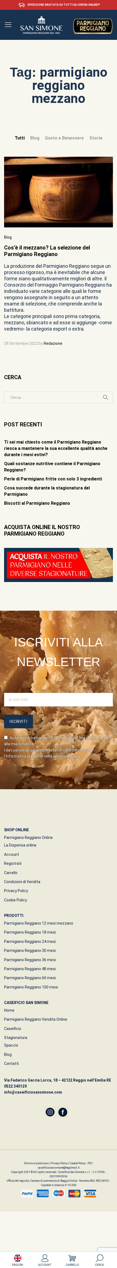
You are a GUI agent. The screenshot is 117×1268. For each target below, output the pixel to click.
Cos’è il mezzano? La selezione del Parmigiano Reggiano (47, 250)
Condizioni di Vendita (22, 882)
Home (9, 1010)
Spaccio (11, 1045)
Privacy (73, 756)
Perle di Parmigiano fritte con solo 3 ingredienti (53, 479)
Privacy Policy (16, 891)
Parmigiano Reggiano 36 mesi (30, 960)
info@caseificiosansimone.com (33, 1092)
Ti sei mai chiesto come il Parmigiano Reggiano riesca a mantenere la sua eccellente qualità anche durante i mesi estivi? (55, 448)
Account (11, 854)
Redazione (53, 343)
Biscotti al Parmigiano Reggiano (37, 503)
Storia (95, 138)
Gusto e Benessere (64, 138)
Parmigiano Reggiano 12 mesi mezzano (38, 923)
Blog (34, 138)
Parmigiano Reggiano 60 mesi (30, 978)
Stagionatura (15, 1037)
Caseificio (12, 1028)
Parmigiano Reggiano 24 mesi (30, 941)
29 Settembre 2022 (21, 343)
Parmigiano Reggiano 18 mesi (30, 932)
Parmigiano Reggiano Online (28, 837)
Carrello (10, 873)
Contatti (11, 1063)
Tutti (20, 138)
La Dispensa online (20, 845)
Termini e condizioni (37, 1163)
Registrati (12, 863)
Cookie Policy (15, 900)
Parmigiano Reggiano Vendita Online (35, 1019)
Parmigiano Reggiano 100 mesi (31, 987)
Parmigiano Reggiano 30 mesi (30, 950)
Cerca (99, 1264)
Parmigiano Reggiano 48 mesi (30, 969)
